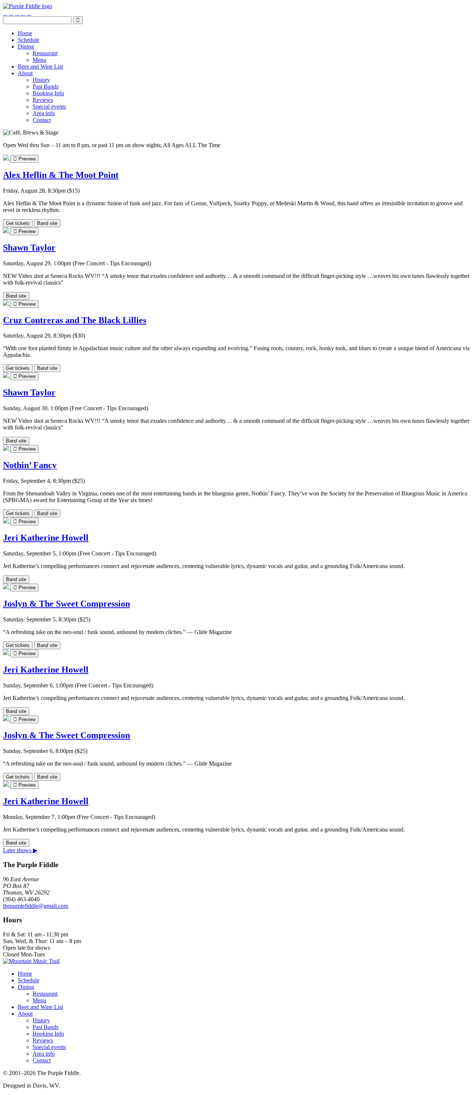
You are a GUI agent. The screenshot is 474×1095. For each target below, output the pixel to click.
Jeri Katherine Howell (46, 537)
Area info (44, 113)
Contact (42, 120)
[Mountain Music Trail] (31, 961)
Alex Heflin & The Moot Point (60, 175)
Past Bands (46, 86)
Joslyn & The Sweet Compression (66, 603)
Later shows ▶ (20, 850)
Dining (26, 46)
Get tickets (18, 223)
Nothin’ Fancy (30, 465)
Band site (47, 223)
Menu (39, 60)
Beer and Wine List (40, 66)
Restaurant (45, 53)
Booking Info (48, 93)
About (25, 73)
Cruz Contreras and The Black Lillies (74, 320)
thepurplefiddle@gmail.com (35, 906)
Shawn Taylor (29, 247)
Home (25, 33)
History (41, 80)
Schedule (28, 40)
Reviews (43, 100)
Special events (49, 106)
